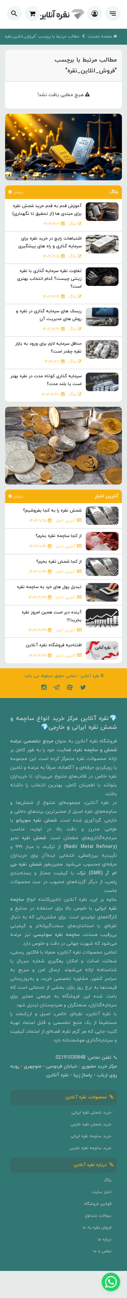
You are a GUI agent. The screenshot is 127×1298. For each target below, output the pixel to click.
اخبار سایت (101, 1192)
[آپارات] (70, 688)
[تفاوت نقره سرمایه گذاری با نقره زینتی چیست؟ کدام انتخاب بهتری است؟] (102, 276)
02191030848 (70, 1057)
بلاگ (107, 1180)
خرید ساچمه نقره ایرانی (90, 1136)
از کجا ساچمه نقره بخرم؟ (59, 536)
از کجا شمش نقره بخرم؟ (59, 562)
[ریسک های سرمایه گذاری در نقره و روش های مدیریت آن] (102, 316)
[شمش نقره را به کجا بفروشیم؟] (102, 515)
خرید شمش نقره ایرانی (91, 1112)
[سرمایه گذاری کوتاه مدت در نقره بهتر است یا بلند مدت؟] (102, 381)
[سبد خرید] (32, 13)
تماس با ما (102, 1251)
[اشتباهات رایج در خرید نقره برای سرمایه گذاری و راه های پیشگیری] (102, 244)
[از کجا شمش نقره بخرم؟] (102, 566)
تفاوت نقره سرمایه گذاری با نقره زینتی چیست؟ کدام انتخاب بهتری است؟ (49, 279)
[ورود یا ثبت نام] (94, 14)
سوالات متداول (98, 1215)
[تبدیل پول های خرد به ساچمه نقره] (102, 592)
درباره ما (104, 1239)
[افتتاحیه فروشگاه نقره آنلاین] (102, 650)
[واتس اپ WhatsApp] (111, 1282)
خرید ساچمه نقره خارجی (90, 1148)
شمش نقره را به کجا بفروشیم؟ (52, 511)
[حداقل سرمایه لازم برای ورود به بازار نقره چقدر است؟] (102, 349)
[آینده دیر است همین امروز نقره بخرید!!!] (102, 617)
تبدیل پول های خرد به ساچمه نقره (49, 587)
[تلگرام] (57, 688)
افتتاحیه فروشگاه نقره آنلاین (54, 645)
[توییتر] (83, 688)
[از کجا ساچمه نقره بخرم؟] (102, 541)
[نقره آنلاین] (61, 14)
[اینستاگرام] (43, 688)
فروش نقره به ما (97, 1227)
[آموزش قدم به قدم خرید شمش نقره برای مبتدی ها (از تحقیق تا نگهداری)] (102, 211)
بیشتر (17, 192)
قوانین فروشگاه (97, 1204)
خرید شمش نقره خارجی (90, 1124)
